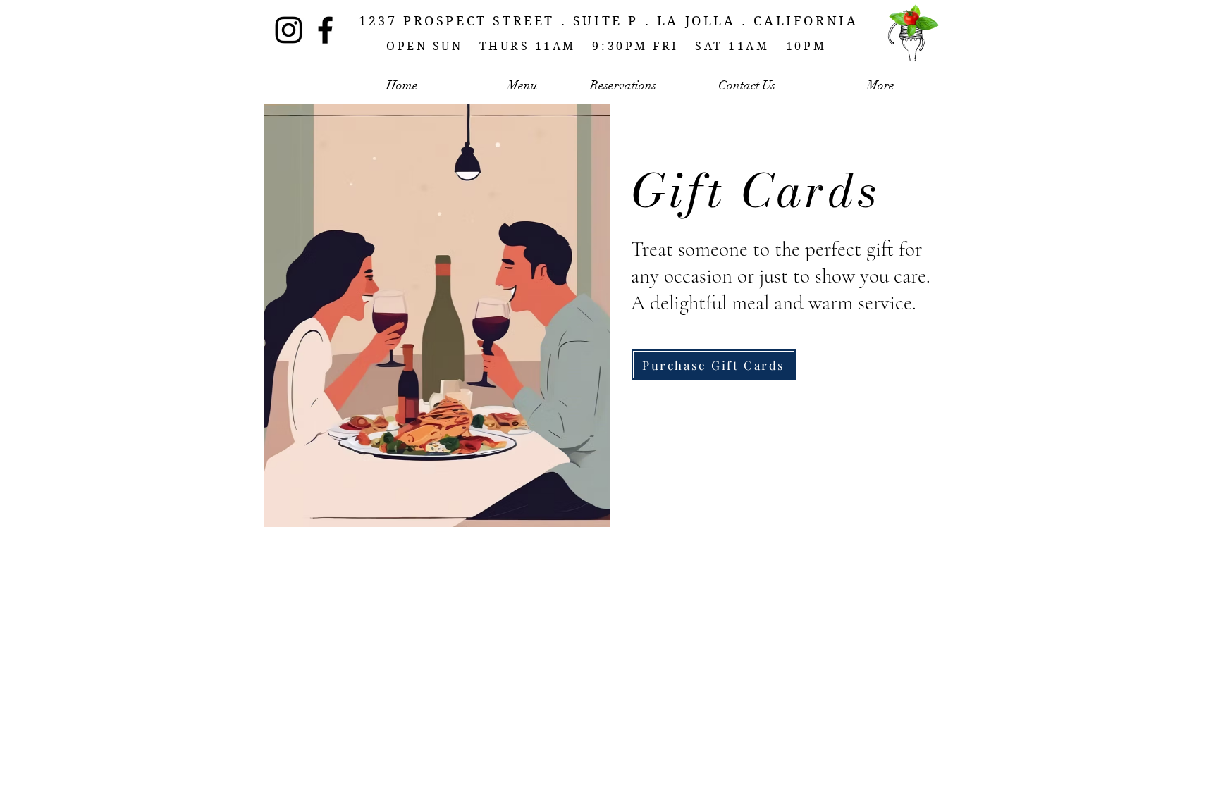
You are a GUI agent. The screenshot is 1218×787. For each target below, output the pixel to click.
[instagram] (289, 30)
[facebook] (325, 30)
